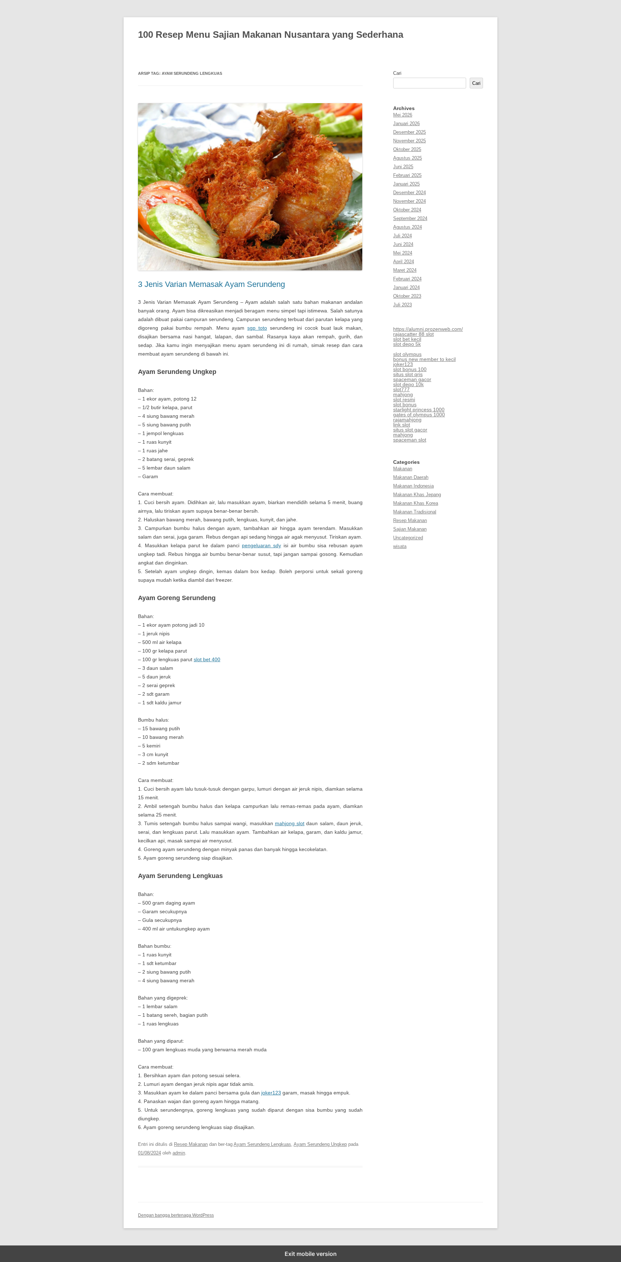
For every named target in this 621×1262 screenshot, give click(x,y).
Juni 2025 (403, 166)
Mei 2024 (402, 253)
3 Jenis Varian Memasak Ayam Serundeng (211, 284)
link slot (401, 424)
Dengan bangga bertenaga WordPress (176, 1215)
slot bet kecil (407, 339)
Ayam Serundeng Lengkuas (262, 1144)
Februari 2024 (407, 279)
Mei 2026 (402, 115)
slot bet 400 (207, 659)
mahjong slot (289, 823)
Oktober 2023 (407, 296)
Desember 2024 (409, 192)
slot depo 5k (407, 344)
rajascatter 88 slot (413, 334)
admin (178, 1153)
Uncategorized (408, 537)
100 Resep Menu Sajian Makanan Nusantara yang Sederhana (270, 34)
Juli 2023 (402, 304)
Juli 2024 (402, 235)
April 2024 (403, 261)
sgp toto (257, 328)
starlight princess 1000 (419, 409)
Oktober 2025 (407, 149)
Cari (397, 73)
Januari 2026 (406, 123)
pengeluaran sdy (261, 545)
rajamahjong (407, 419)
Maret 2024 (405, 270)
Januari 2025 (406, 184)
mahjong (403, 394)
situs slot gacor (410, 430)
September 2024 (410, 218)
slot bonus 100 (410, 369)
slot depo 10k (408, 384)
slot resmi (404, 399)
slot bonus (405, 404)
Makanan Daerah (410, 477)
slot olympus (407, 354)
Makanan (402, 468)
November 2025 (409, 140)
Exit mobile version (311, 1253)
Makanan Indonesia (413, 486)
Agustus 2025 (407, 158)
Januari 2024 (406, 287)
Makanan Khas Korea (415, 503)
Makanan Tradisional (414, 512)
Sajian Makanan (410, 529)
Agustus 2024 (407, 227)
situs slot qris (408, 374)
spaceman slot (409, 440)
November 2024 (409, 201)
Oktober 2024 (407, 209)
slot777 (401, 389)
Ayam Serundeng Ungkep (320, 1144)
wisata (399, 546)
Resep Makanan (191, 1144)
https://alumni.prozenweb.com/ (428, 329)
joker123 (271, 1093)
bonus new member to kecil (424, 359)
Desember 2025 (409, 132)
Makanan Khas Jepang (417, 494)
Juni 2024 (403, 244)
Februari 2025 (407, 175)
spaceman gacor (412, 379)
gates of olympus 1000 (419, 414)
